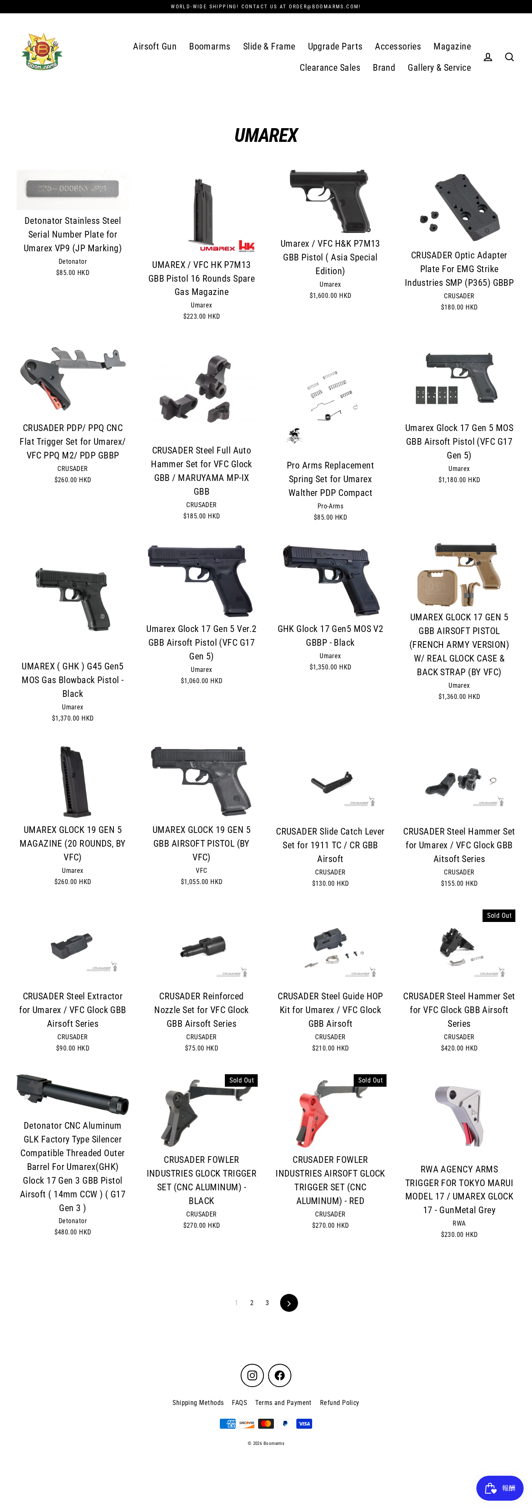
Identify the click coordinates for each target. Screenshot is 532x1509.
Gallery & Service (439, 67)
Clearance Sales (330, 67)
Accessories (398, 46)
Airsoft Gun (155, 46)
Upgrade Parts (335, 46)
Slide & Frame (269, 46)
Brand (384, 67)
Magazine (452, 46)
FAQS (239, 1403)
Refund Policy (340, 1403)
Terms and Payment (283, 1403)
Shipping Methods (198, 1403)
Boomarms (210, 46)
